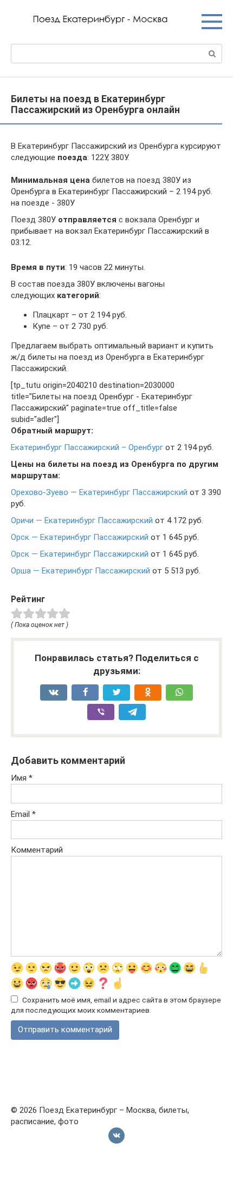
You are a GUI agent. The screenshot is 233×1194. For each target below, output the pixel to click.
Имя (22, 778)
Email (23, 814)
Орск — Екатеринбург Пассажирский (79, 537)
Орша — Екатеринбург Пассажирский (80, 571)
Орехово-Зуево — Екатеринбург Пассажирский (99, 492)
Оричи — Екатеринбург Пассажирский (82, 520)
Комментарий (37, 850)
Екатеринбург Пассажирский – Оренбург (87, 447)
